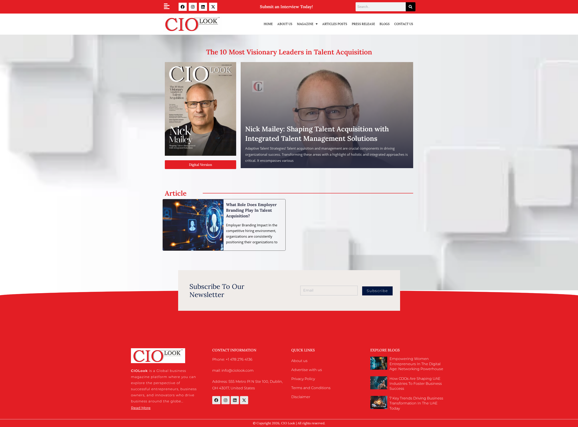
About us (299, 361)
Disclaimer (300, 397)
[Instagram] (193, 7)
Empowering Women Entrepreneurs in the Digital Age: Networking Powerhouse (416, 364)
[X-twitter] (213, 7)
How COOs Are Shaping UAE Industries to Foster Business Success (415, 383)
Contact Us (403, 24)
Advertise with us (306, 370)
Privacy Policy (303, 379)
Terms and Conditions (311, 388)
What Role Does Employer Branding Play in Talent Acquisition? (251, 210)
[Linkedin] (203, 7)
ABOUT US (284, 24)
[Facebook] (183, 7)
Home (268, 24)
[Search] (410, 6)
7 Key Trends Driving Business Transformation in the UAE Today (416, 403)
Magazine (305, 24)
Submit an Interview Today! (286, 6)
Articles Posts (334, 24)
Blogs (385, 24)
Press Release (363, 24)
